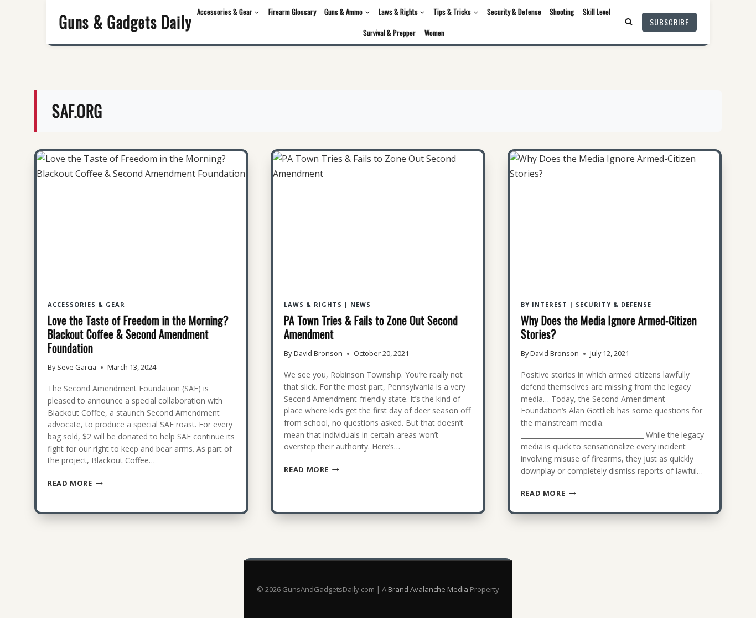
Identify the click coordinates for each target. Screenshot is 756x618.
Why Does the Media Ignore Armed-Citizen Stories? (609, 327)
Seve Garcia (76, 367)
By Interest (544, 304)
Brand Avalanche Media (428, 589)
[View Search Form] (628, 22)
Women (434, 32)
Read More (75, 483)
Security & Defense (514, 11)
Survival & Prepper (389, 32)
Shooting (562, 11)
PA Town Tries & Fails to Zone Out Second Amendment (371, 327)
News (360, 304)
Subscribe (669, 22)
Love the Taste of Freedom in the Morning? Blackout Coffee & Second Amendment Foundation (138, 334)
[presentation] (141, 221)
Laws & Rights (313, 304)
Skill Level (596, 11)
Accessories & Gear (86, 304)
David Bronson (318, 353)
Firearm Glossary (292, 11)
